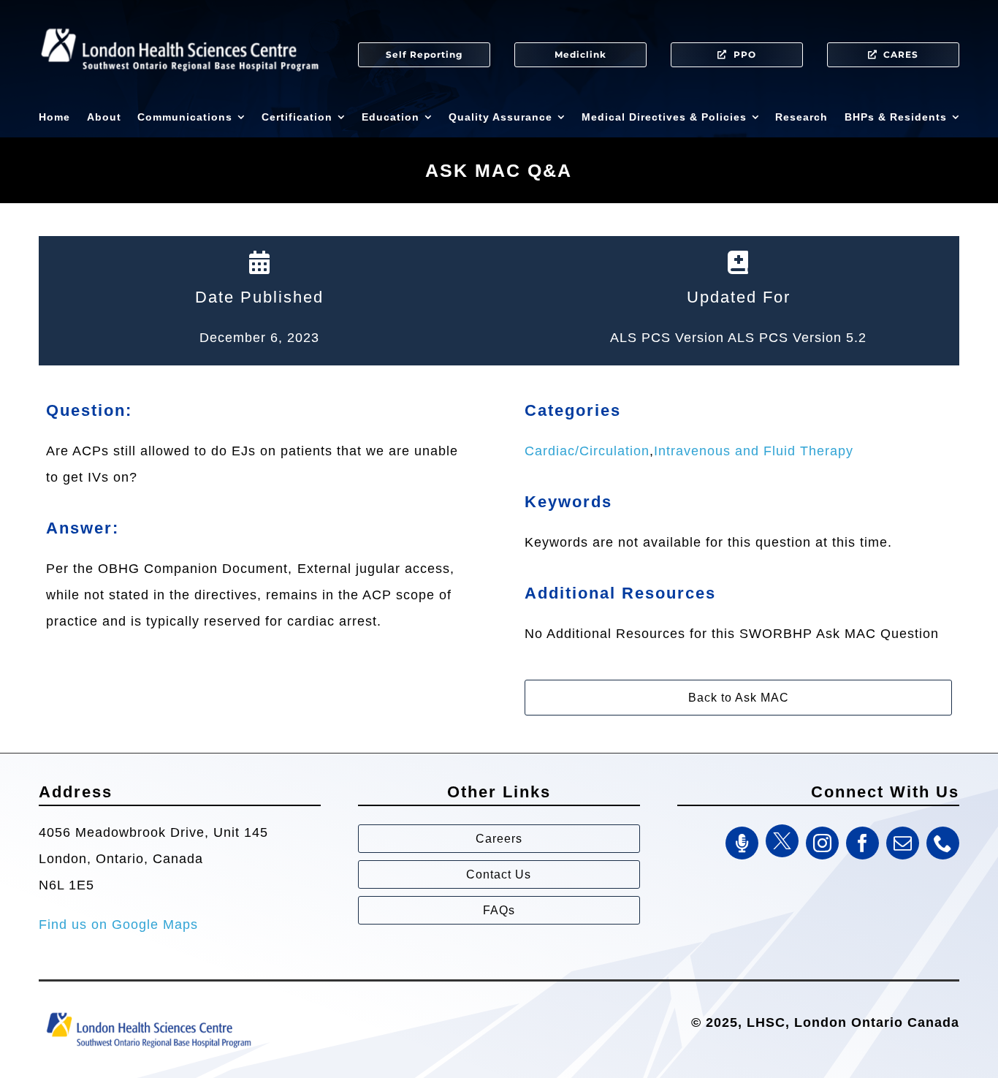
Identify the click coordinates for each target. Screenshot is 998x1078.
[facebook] (862, 843)
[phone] (942, 843)
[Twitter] (782, 840)
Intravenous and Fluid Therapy (753, 451)
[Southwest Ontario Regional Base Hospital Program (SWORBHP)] (148, 1011)
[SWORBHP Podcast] (741, 843)
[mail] (902, 843)
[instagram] (822, 843)
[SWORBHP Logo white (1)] (180, 22)
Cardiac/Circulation (587, 451)
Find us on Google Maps (118, 924)
